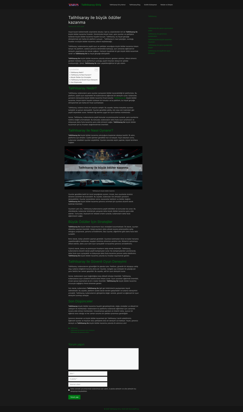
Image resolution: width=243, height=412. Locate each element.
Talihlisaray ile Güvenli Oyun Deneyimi (84, 80)
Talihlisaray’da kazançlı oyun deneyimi (83, 330)
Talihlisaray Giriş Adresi (117, 5)
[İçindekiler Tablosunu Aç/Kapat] (95, 69)
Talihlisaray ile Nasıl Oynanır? (81, 75)
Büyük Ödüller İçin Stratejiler (81, 77)
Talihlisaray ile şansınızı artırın (80, 332)
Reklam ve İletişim (167, 5)
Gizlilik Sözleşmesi (150, 5)
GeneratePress (134, 409)
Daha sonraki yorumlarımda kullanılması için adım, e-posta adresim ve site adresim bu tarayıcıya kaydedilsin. (103, 390)
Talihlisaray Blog (134, 5)
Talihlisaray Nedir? (77, 72)
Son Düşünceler (76, 82)
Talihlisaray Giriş (91, 4)
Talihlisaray (74, 328)
